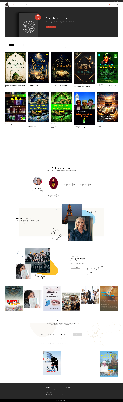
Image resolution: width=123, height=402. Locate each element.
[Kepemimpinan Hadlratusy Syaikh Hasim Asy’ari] (107, 67)
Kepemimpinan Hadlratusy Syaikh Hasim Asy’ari (107, 85)
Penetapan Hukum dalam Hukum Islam (82, 86)
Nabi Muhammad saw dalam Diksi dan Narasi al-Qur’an (15, 86)
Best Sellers (19, 45)
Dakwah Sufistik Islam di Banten (80, 127)
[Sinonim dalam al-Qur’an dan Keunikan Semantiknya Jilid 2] (38, 107)
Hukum (65, 47)
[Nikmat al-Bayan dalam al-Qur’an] (107, 107)
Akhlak (71, 45)
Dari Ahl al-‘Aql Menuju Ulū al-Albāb (59, 85)
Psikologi (48, 45)
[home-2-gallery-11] (71, 302)
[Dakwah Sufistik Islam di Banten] (84, 108)
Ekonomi (57, 47)
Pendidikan (97, 45)
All (11, 45)
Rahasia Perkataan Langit (33, 85)
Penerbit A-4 (8, 84)
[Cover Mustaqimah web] (109, 298)
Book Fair (60, 338)
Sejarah (40, 45)
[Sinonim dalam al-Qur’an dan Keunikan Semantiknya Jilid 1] (61, 107)
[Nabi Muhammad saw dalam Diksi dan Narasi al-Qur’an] (15, 67)
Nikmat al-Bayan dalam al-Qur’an (104, 125)
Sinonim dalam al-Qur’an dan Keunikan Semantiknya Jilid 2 (36, 125)
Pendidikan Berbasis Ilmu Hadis (11, 124)
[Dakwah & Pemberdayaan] (14, 298)
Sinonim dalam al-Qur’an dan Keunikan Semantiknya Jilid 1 (59, 125)
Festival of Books (62, 330)
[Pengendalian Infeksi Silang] (52, 298)
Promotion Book (62, 343)
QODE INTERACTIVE (63, 400)
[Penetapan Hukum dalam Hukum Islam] (84, 68)
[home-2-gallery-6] (33, 299)
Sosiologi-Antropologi (30, 45)
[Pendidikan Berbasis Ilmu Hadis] (15, 107)
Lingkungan (80, 45)
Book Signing (61, 334)
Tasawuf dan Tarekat (108, 45)
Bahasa (88, 45)
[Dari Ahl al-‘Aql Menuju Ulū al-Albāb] (61, 67)
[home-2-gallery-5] (90, 295)
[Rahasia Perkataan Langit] (38, 67)
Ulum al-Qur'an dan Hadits (60, 45)
